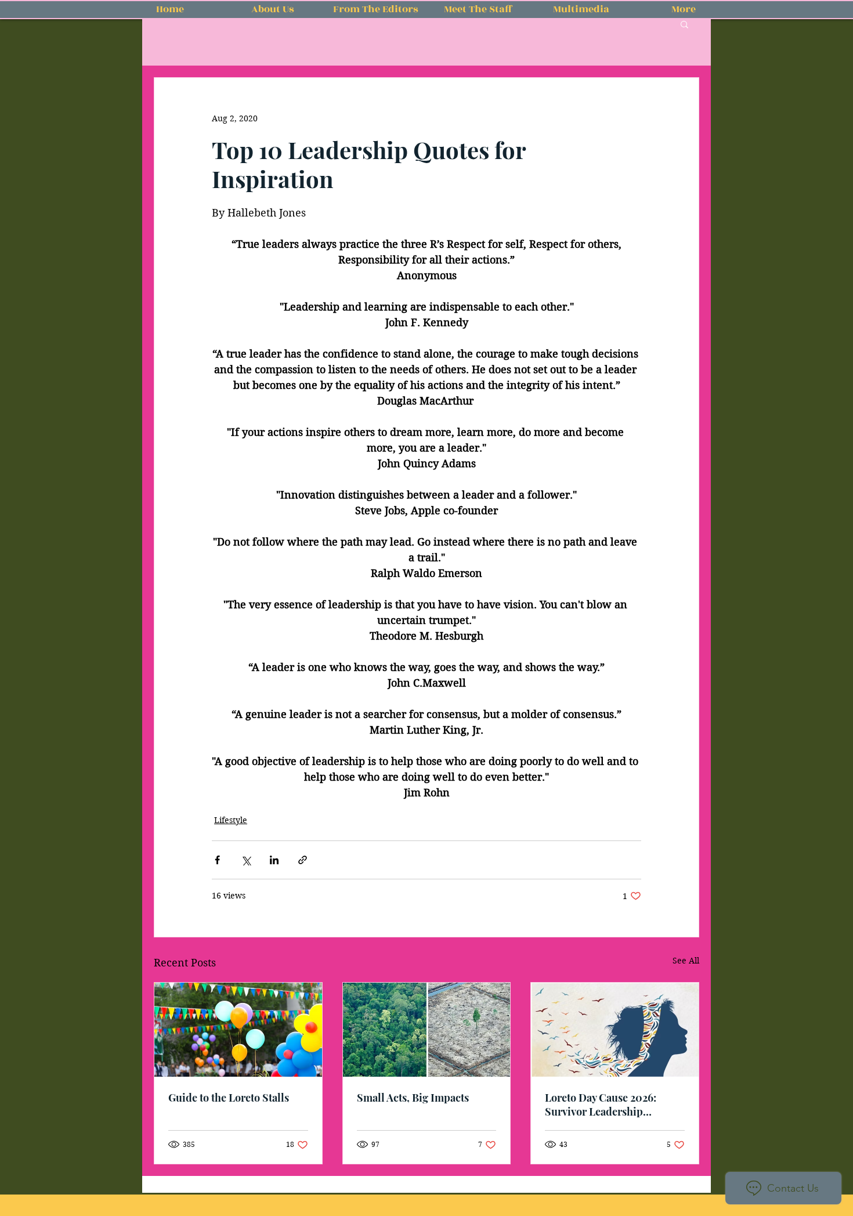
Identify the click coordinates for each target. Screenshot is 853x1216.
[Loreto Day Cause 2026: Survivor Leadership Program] (615, 1030)
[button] (684, 23)
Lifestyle (230, 820)
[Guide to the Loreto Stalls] (238, 1030)
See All (686, 960)
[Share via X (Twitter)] (245, 859)
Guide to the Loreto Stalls (228, 1098)
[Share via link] (302, 859)
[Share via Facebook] (217, 859)
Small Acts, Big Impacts (413, 1098)
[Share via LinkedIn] (274, 859)
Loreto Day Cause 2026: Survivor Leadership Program (600, 1104)
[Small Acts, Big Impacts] (427, 1030)
